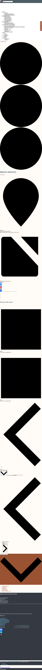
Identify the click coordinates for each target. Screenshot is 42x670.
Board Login (2, 624)
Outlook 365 (4, 588)
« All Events (2, 174)
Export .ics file (5, 590)
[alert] (21, 328)
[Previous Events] (22, 466)
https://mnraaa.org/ (7, 281)
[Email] (21, 289)
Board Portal (2, 625)
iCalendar (4, 587)
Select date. (10, 475)
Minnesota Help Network (5, 621)
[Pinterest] (21, 287)
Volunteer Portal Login (4, 622)
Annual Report (3, 618)
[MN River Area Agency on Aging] (8, 10)
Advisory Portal (3, 623)
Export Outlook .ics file (6, 591)
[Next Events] (2, 467)
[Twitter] (21, 285)
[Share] (21, 291)
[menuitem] (22, 13)
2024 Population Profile (4, 620)
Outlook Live (4, 589)
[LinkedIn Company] (21, 632)
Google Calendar (5, 586)
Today (1, 469)
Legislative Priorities (4, 619)
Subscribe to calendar (3, 554)
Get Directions (16, 232)
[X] (21, 634)
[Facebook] (21, 283)
